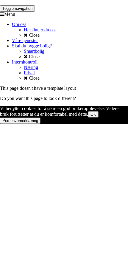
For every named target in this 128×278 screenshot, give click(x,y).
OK (93, 114)
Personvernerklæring (20, 120)
